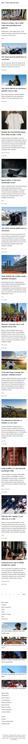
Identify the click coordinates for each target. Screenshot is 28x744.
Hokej (2, 200)
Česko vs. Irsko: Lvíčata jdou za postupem (13, 688)
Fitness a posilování (5, 489)
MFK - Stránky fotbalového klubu (10, 2)
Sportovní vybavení (5, 152)
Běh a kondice (4, 344)
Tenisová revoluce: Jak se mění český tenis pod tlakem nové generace (12, 25)
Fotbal (2, 393)
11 (18, 594)
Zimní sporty (4, 69)
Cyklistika (3, 441)
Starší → (24, 594)
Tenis (2, 38)
